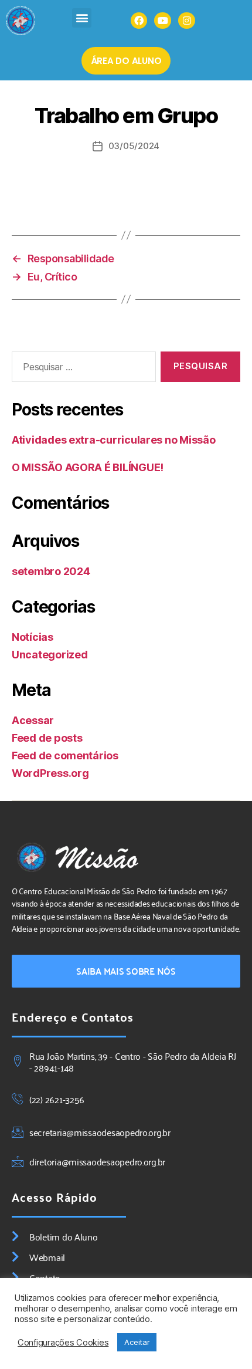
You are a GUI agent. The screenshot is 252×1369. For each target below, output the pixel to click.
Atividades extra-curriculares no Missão (113, 440)
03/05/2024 (133, 145)
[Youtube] (162, 20)
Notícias (32, 637)
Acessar (33, 720)
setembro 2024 (51, 571)
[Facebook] (139, 20)
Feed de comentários (65, 755)
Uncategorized (50, 654)
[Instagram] (186, 20)
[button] (81, 18)
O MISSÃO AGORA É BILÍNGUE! (88, 467)
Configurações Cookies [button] (63, 1342)
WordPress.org (50, 773)
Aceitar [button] (136, 1342)
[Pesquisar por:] (81, 369)
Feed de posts (47, 738)
